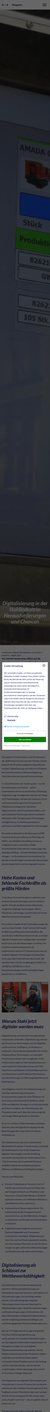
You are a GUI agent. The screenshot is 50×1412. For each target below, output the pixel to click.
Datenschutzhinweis (12, 745)
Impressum (25, 745)
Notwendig (12, 716)
